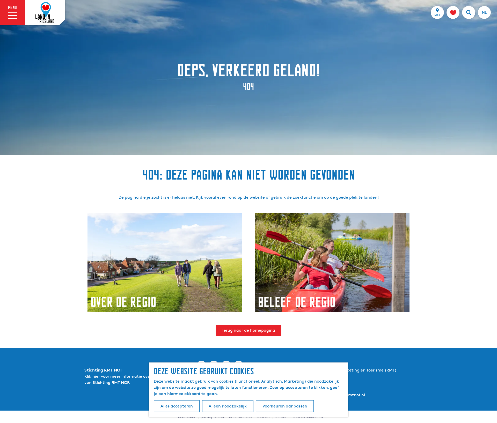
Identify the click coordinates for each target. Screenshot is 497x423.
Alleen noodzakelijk (228, 406)
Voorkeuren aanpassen (284, 406)
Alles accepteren (176, 406)
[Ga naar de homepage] (44, 12)
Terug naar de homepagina (248, 330)
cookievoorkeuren (308, 416)
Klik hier (92, 376)
